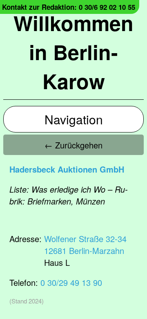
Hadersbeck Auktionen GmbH (66, 169)
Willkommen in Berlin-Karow (73, 51)
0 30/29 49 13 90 (71, 282)
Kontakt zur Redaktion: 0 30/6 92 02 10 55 (68, 7)
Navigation (74, 119)
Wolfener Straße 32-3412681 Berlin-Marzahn (85, 244)
